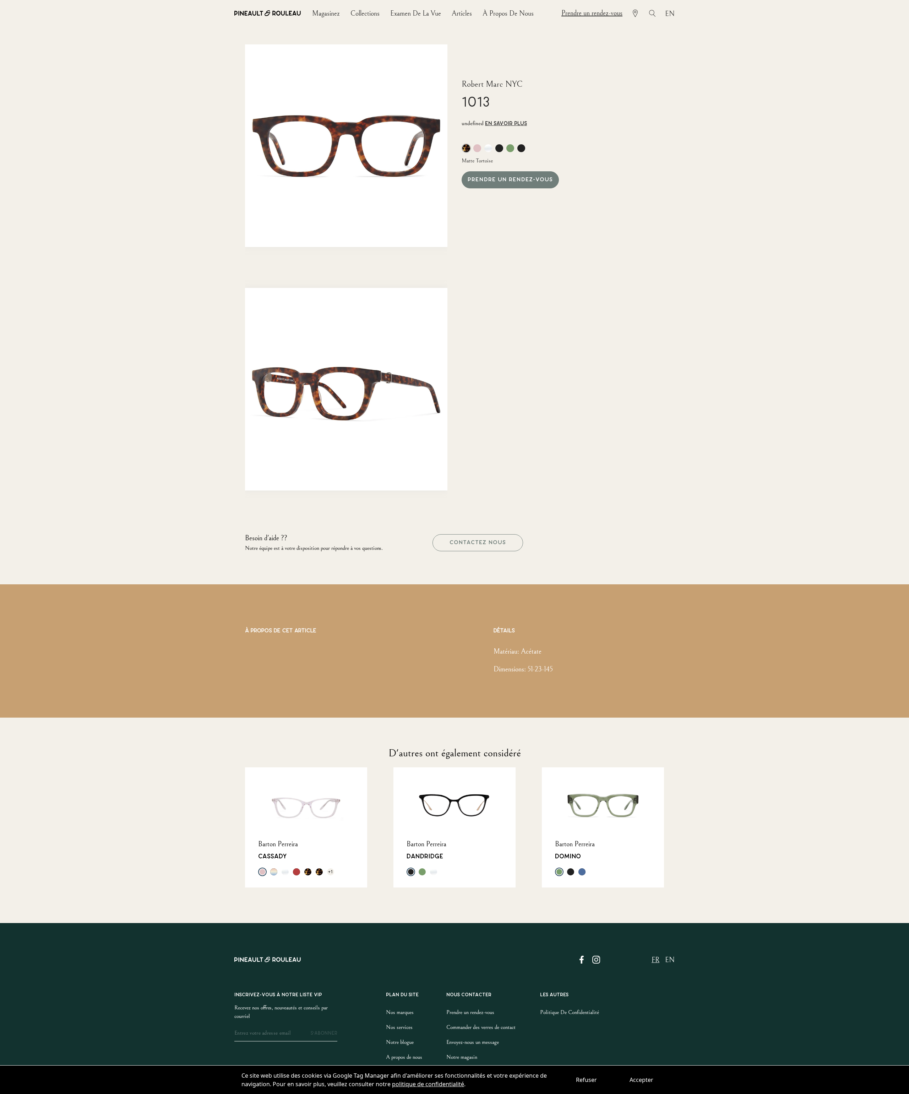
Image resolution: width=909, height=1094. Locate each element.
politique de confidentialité (428, 1084)
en (670, 14)
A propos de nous (404, 1057)
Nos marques (400, 1012)
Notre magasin (461, 1057)
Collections (365, 14)
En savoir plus (506, 123)
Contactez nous (478, 542)
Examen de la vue (415, 14)
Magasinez (326, 14)
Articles (462, 14)
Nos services (399, 1027)
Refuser (586, 1080)
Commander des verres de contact (481, 1027)
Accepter (641, 1080)
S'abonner (323, 1033)
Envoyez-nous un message (472, 1042)
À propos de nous (508, 14)
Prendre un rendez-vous (591, 13)
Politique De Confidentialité (569, 1012)
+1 (330, 872)
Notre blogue (400, 1042)
